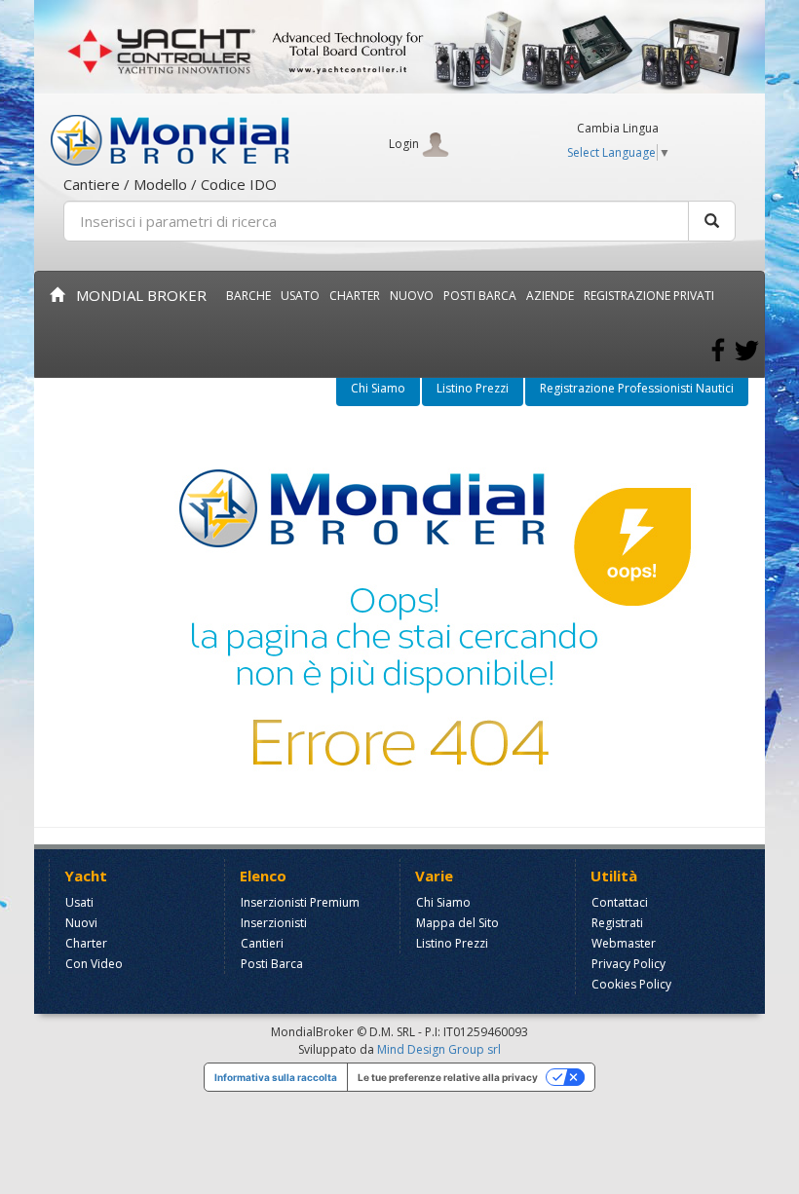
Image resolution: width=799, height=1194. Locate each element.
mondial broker (135, 295)
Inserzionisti (274, 922)
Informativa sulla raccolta (275, 1077)
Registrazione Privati (649, 295)
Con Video (94, 963)
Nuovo (412, 295)
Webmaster (623, 943)
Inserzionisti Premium (300, 902)
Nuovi (81, 922)
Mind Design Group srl (439, 1049)
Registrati (617, 922)
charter (354, 295)
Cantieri (262, 943)
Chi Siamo (378, 388)
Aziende (550, 295)
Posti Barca (479, 295)
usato (300, 295)
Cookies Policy (631, 984)
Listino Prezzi (473, 388)
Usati (79, 902)
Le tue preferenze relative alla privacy (448, 1077)
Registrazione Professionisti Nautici (637, 388)
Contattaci (619, 902)
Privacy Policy (628, 963)
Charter (86, 943)
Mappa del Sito (457, 922)
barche (248, 295)
